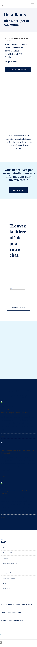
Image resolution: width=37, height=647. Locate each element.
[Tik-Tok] (5, 542)
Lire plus (3, 436)
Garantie (5, 558)
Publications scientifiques (10, 563)
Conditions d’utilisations (11, 612)
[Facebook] (1, 542)
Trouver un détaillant (9, 578)
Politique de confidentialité (12, 620)
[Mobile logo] (1, 633)
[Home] (2, 3)
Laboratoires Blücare (9, 553)
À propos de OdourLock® (10, 573)
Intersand (5, 548)
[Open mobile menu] (33, 4)
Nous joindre (6, 588)
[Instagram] (3, 542)
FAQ (4, 583)
